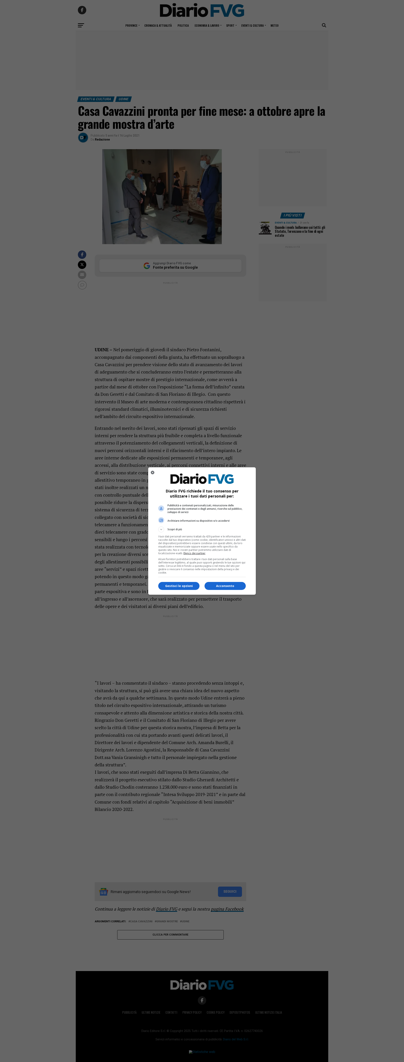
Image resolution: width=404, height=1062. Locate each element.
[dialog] (202, 531)
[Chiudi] (152, 472)
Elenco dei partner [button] (194, 553)
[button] (202, 529)
